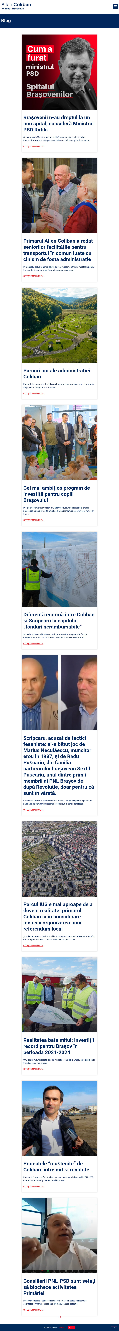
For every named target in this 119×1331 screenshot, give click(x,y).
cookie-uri (62, 1327)
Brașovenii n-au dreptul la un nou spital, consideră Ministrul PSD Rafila (58, 123)
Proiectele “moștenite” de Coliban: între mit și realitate (56, 1167)
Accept (71, 1327)
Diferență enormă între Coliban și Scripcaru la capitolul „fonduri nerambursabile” (59, 621)
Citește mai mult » (33, 146)
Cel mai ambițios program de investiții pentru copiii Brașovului (56, 494)
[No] (114, 1328)
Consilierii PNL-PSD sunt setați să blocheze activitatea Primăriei (59, 1287)
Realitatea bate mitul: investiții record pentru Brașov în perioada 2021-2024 (58, 1046)
